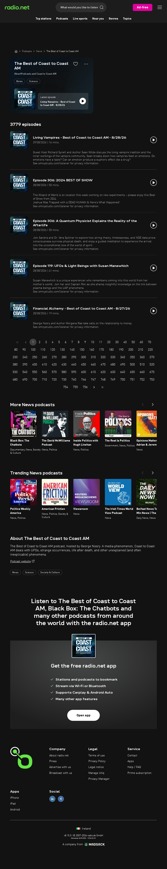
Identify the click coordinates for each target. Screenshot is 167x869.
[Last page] (102, 387)
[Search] (101, 7)
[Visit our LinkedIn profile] (52, 799)
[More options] (86, 64)
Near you (98, 18)
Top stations (43, 18)
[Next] (153, 403)
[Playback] (82, 101)
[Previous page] (25, 342)
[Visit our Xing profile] (61, 799)
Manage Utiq (96, 773)
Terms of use (96, 755)
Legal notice (96, 767)
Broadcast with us (60, 773)
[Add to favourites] (75, 64)
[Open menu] (159, 7)
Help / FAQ (134, 767)
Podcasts (62, 18)
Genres (113, 18)
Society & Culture (50, 572)
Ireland (86, 828)
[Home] (16, 51)
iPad (13, 803)
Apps (130, 761)
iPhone (14, 797)
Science (33, 81)
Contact (132, 755)
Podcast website (20, 561)
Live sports (80, 18)
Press (53, 761)
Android (15, 809)
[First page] (17, 342)
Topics (127, 18)
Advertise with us (60, 767)
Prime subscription (139, 773)
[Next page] (94, 387)
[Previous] (142, 403)
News (19, 81)
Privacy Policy (96, 761)
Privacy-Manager (99, 779)
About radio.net (59, 755)
